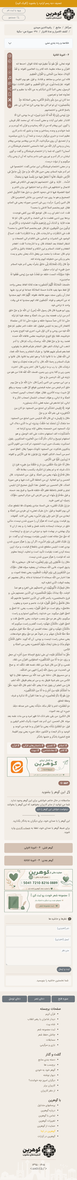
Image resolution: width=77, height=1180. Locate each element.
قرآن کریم (50, 1014)
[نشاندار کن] (9, 94)
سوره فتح (63, 999)
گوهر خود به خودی (45, 1070)
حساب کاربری (23, 828)
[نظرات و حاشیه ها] (9, 83)
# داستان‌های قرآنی (33, 746)
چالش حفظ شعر (46, 1035)
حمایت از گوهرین (46, 1126)
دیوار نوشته (49, 1075)
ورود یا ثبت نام (14, 10)
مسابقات (50, 1040)
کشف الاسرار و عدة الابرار (54, 32)
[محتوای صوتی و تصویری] (9, 78)
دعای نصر (39, 999)
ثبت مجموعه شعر (46, 1030)
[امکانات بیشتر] (9, 100)
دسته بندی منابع (46, 1060)
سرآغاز (68, 27)
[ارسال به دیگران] (9, 89)
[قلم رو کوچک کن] (9, 67)
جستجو (12, 18)
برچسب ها (49, 1065)
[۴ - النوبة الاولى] (9, 56)
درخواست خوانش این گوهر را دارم (52, 809)
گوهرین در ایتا (48, 1131)
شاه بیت (50, 1024)
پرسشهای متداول (46, 1105)
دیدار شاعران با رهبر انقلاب (41, 1019)
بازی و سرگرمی (47, 1045)
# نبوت (35, 751)
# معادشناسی (50, 751)
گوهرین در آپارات (46, 1136)
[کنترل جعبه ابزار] (9, 105)
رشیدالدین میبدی (43, 27)
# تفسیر (51, 746)
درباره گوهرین (48, 1111)
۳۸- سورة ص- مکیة (27, 32)
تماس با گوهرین (46, 1116)
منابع (58, 27)
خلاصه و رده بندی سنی (57, 43)
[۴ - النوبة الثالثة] (9, 61)
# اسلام (63, 746)
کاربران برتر (49, 1086)
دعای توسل (14, 999)
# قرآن (15, 746)
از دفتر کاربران (48, 1091)
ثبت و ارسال (64, 969)
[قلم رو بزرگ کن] (9, 72)
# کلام (64, 751)
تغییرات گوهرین (47, 1121)
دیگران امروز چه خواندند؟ (42, 1080)
